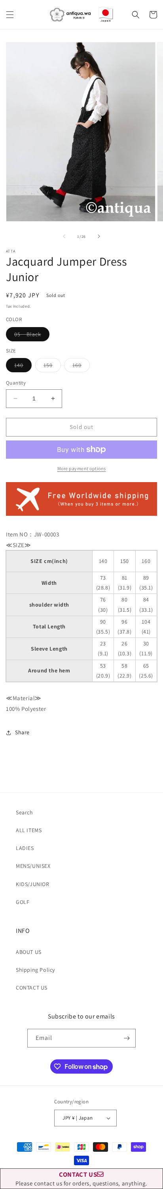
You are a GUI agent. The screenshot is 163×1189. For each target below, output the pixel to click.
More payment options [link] (81, 468)
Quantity (16, 382)
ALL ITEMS (29, 830)
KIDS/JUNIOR (32, 884)
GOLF (22, 902)
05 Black (31, 335)
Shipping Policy (35, 969)
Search (24, 812)
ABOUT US (29, 951)
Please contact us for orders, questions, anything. (81, 1178)
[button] (10, 14)
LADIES (25, 848)
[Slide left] (64, 236)
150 (52, 366)
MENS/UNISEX (33, 865)
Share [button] (22, 732)
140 (23, 366)
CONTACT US (31, 987)
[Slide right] (99, 236)
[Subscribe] (126, 1038)
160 (81, 366)
